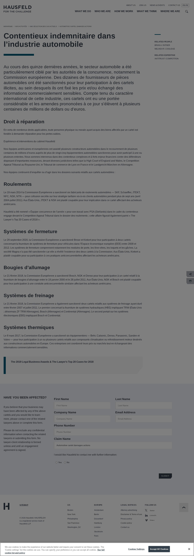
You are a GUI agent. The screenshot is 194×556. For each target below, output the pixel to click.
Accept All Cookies (159, 549)
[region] (97, 549)
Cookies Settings (136, 549)
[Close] (189, 549)
